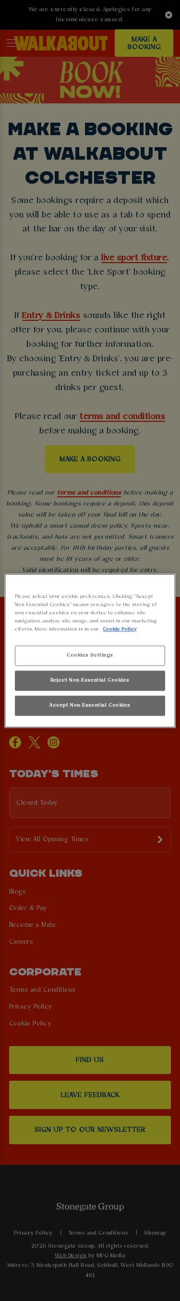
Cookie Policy (119, 629)
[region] (89, 650)
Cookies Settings (90, 655)
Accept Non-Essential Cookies (90, 705)
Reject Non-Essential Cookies (90, 680)
